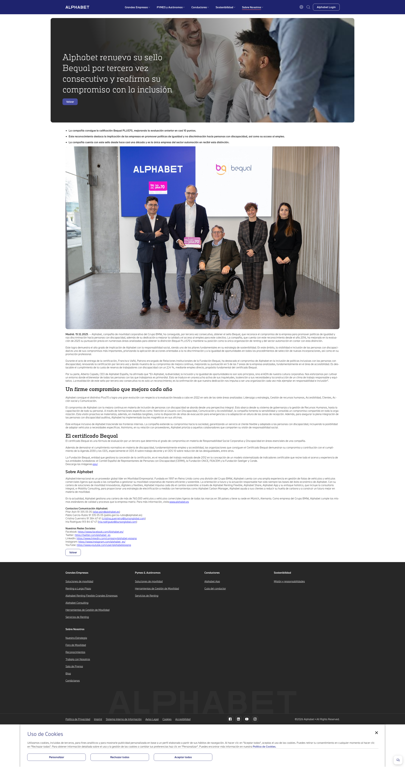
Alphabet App (212, 581)
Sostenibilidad (224, 7)
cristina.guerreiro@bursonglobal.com (124, 518)
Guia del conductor (215, 588)
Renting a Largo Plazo (78, 588)
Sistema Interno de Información (124, 719)
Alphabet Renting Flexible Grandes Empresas (91, 595)
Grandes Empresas (136, 7)
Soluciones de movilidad (79, 581)
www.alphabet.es (179, 501)
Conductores (199, 7)
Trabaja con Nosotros (77, 659)
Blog (68, 673)
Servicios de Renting (77, 617)
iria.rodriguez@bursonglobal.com (117, 521)
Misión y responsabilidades (289, 581)
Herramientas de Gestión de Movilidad (87, 609)
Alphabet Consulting (76, 602)
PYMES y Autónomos (170, 7)
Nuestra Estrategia (76, 637)
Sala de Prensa (74, 666)
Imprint (98, 719)
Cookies (166, 719)
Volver (70, 101)
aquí (95, 464)
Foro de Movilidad (75, 645)
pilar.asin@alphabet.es (106, 511)
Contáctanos (72, 680)
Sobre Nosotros (251, 7)
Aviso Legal (152, 719)
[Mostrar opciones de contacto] (398, 760)
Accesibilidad (182, 719)
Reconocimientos (75, 652)
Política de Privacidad (77, 719)
